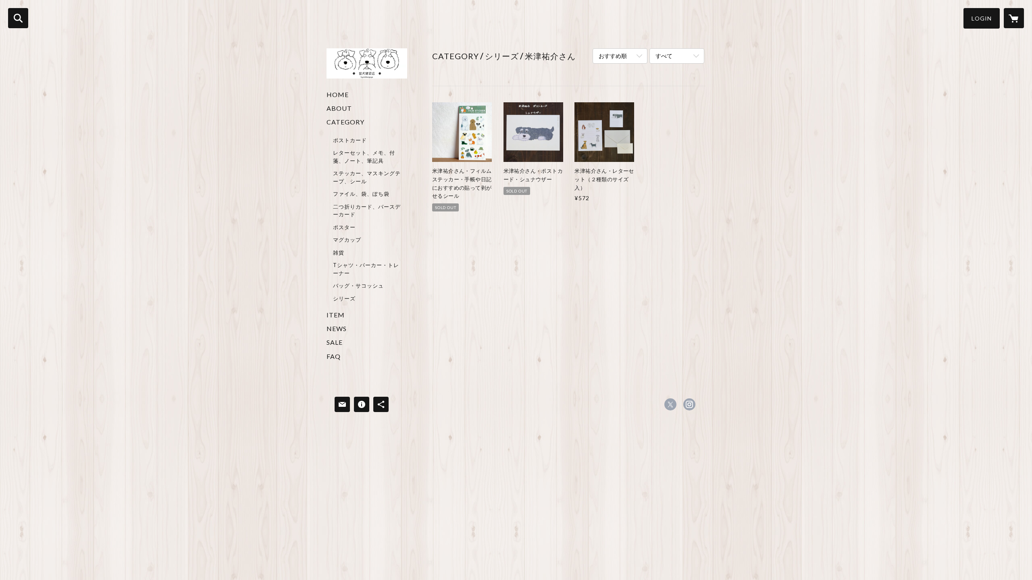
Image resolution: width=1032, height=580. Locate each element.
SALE (335, 342)
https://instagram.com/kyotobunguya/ (689, 404)
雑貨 (338, 252)
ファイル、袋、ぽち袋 (361, 194)
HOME (338, 94)
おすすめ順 (613, 55)
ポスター (344, 227)
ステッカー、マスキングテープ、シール (367, 177)
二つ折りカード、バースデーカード (367, 210)
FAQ (334, 356)
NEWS (337, 328)
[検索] (18, 18)
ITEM (336, 315)
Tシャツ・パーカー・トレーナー (366, 269)
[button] (981, 18)
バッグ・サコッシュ (358, 285)
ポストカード (350, 140)
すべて (663, 55)
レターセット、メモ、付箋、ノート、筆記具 (364, 156)
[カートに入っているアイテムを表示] (1014, 18)
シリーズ (344, 298)
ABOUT (339, 108)
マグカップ (347, 239)
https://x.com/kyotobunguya (670, 404)
